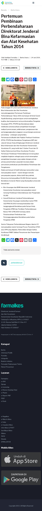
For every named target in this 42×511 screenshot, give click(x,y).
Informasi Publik (6, 353)
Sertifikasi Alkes (6, 430)
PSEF (3, 398)
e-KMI (3, 381)
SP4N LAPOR (6, 442)
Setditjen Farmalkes (11, 57)
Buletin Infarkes (6, 361)
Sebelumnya (11, 68)
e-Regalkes (5, 416)
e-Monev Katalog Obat (9, 390)
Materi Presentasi (7, 367)
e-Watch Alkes (6, 419)
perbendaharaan (16, 263)
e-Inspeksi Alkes (7, 425)
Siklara (3, 433)
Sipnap (3, 384)
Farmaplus (4, 379)
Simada (3, 439)
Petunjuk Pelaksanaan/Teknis (11, 364)
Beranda (4, 10)
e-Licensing (5, 387)
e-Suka (3, 422)
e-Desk (3, 401)
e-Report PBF (6, 395)
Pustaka (4, 356)
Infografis (4, 358)
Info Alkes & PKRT (7, 428)
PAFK (3, 436)
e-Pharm (4, 393)
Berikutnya (31, 68)
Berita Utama (15, 10)
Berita (3, 350)
